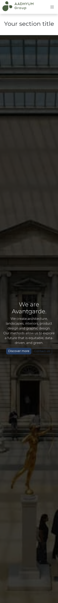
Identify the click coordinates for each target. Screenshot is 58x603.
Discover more (18, 351)
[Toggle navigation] (52, 6)
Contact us (42, 351)
